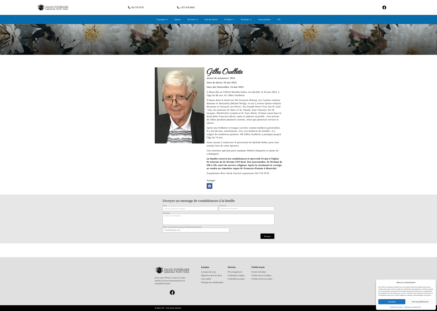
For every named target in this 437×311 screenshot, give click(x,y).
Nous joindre (264, 19)
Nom (165, 205)
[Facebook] (384, 7)
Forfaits (228, 19)
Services (191, 19)
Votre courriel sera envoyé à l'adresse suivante (182, 227)
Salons (177, 19)
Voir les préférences (420, 302)
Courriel (222, 205)
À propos (161, 19)
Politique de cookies (396, 307)
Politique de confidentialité (412, 307)
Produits (245, 19)
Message (166, 213)
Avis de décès (211, 19)
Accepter (392, 302)
